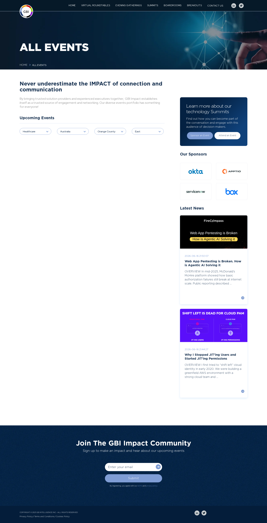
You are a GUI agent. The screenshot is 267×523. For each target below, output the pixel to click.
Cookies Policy (63, 516)
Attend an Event (227, 135)
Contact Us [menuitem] (215, 5)
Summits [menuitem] (152, 5)
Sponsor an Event (199, 135)
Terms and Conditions (44, 516)
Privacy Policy (26, 516)
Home (24, 65)
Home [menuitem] (72, 5)
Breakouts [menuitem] (194, 5)
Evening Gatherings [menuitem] (129, 5)
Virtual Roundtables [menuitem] (95, 5)
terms (140, 486)
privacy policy (151, 486)
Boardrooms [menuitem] (173, 5)
